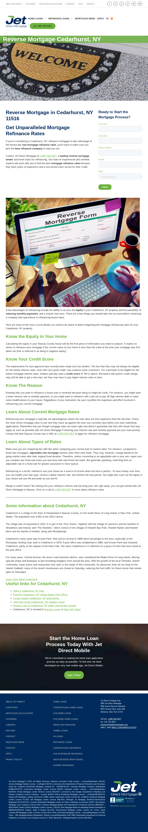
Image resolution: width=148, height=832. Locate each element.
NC (135, 806)
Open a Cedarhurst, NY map (28, 591)
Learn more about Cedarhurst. (22, 579)
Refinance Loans (58, 18)
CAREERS (70, 4)
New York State (72, 609)
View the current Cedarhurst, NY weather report (39, 602)
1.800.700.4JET (48, 156)
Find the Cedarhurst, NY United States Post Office (40, 594)
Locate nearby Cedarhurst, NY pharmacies (36, 598)
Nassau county (52, 609)
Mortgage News (85, 18)
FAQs (80, 4)
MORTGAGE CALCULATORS (50, 4)
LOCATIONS (31, 4)
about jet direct (14, 4)
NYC (128, 806)
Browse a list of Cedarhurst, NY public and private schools (44, 605)
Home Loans (35, 18)
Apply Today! (74, 675)
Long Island (122, 806)
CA (132, 806)
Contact (90, 4)
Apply (100, 18)
